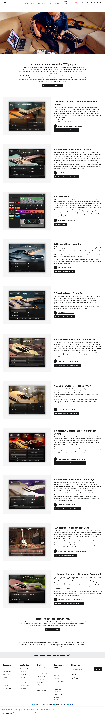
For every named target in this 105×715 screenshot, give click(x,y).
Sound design (58, 694)
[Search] (91, 2)
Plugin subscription (42, 690)
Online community (25, 685)
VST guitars (40, 684)
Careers (5, 679)
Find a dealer (23, 677)
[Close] (102, 711)
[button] (68, 126)
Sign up (98, 669)
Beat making (57, 678)
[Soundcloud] (80, 678)
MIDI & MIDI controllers (60, 686)
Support (5, 677)
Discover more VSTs (52, 629)
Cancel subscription (25, 682)
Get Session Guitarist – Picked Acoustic (67, 365)
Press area (5, 682)
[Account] (97, 2)
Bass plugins (40, 679)
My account (23, 671)
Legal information (7, 688)
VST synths (40, 682)
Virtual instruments (42, 673)
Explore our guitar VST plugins (52, 85)
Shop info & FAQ (24, 668)
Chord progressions (59, 699)
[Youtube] (77, 678)
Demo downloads (25, 691)
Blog (4, 668)
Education (5, 685)
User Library (23, 688)
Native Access (24, 679)
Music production (59, 681)
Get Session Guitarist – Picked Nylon (66, 413)
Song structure (58, 697)
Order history (23, 674)
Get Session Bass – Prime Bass (64, 316)
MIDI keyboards (41, 676)
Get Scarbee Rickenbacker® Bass (65, 555)
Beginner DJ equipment (60, 684)
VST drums (40, 687)
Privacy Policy (9, 713)
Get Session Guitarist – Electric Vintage (67, 508)
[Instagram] (75, 678)
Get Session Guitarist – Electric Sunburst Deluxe (69, 463)
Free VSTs (39, 671)
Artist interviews (58, 675)
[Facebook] (72, 678)
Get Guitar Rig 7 (60, 224)
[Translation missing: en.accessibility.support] (94, 2)
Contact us (6, 674)
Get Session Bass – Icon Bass (64, 271)
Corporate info (7, 671)
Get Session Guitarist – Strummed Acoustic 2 (69, 603)
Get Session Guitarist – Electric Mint (66, 130)
